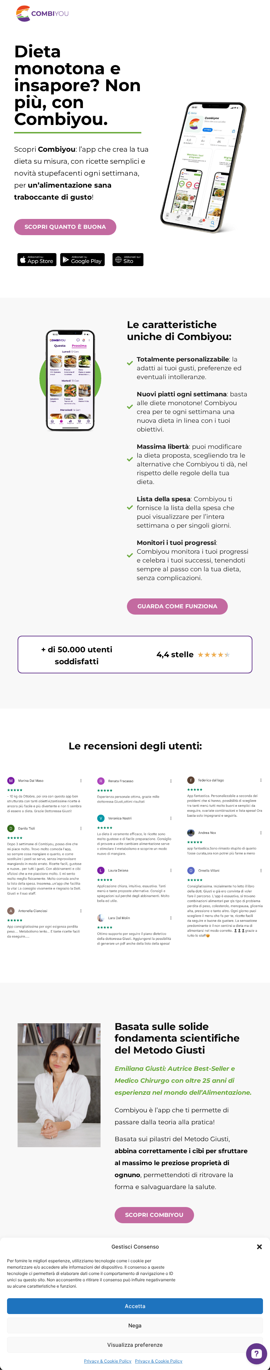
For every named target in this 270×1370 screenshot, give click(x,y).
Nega (135, 1325)
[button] (259, 1246)
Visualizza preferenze (135, 1344)
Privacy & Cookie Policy (107, 1361)
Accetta (135, 1306)
